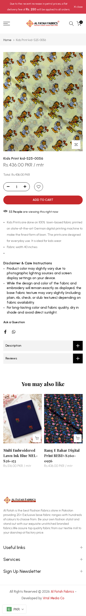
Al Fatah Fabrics (62, 592)
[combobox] (14, 609)
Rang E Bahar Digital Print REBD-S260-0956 (62, 455)
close (79, 7)
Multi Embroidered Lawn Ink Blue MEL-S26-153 (20, 455)
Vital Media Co (53, 598)
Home (7, 40)
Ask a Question (14, 322)
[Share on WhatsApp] (14, 332)
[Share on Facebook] (5, 332)
